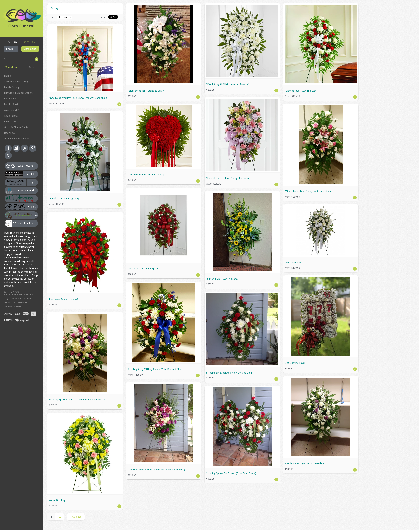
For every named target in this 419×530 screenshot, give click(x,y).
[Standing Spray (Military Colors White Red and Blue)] (164, 322)
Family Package (12, 87)
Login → (11, 49)
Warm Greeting (57, 500)
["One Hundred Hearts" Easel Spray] (164, 136)
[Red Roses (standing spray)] (85, 252)
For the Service (12, 104)
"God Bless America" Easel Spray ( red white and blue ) (78, 97)
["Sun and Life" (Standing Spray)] (242, 232)
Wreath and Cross (13, 109)
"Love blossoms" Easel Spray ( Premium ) (228, 178)
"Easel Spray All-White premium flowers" (227, 84)
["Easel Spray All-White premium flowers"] (242, 41)
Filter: (53, 17)
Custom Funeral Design (16, 81)
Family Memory (293, 262)
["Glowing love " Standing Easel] (321, 44)
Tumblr (8, 155)
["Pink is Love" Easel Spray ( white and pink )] (321, 144)
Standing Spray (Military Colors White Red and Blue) (155, 369)
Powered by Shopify (12, 306)
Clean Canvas (25, 298)
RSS (24, 148)
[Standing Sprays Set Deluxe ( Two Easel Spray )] (242, 426)
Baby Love (10, 132)
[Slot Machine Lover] (321, 316)
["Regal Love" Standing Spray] (85, 152)
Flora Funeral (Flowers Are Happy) (18, 294)
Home (7, 75)
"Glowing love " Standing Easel (301, 90)
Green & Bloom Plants (16, 127)
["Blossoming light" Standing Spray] (164, 44)
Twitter (16, 148)
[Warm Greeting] (85, 453)
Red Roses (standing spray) (63, 298)
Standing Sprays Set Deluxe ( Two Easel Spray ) (231, 473)
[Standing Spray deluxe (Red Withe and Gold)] (242, 329)
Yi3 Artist (24, 302)
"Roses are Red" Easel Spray (143, 268)
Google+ (32, 148)
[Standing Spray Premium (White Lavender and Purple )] (85, 353)
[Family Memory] (321, 230)
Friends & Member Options (19, 92)
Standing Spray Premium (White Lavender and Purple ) (77, 399)
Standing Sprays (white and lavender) (304, 463)
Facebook (8, 148)
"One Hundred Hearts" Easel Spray (146, 174)
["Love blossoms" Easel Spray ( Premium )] (242, 135)
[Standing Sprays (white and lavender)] (321, 417)
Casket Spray (11, 115)
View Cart (30, 49)
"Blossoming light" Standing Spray (146, 90)
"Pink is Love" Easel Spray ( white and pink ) (308, 191)
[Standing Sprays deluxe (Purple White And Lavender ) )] (164, 423)
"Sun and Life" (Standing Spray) (222, 278)
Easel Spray (10, 121)
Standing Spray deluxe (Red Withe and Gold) (229, 372)
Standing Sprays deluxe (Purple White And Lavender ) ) (156, 469)
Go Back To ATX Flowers (17, 138)
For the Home (11, 98)
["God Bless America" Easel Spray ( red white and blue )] (85, 58)
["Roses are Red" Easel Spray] (164, 225)
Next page (75, 516)
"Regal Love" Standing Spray (64, 198)
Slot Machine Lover (295, 362)
